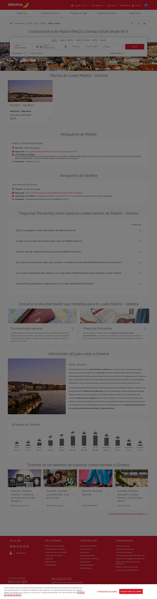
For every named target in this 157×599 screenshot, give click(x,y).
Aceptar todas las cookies (131, 591)
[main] (78, 591)
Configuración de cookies (107, 591)
